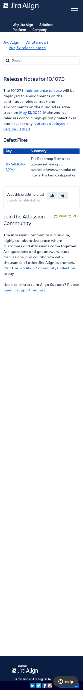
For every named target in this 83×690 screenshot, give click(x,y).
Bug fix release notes (27, 48)
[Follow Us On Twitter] (38, 685)
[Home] (21, 6)
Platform (19, 30)
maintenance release (43, 90)
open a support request (24, 290)
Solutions (46, 25)
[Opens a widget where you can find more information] (65, 682)
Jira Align (11, 42)
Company (40, 30)
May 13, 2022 (30, 112)
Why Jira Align (23, 25)
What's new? (37, 42)
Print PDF (69, 216)
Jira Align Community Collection (47, 268)
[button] (74, 8)
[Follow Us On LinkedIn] (32, 685)
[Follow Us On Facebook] (44, 685)
